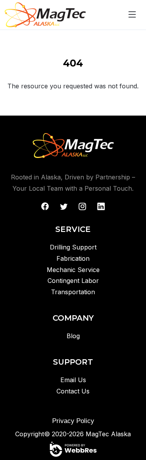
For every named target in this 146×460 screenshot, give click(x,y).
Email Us (73, 380)
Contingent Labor (73, 280)
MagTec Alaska (108, 434)
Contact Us (73, 391)
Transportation (73, 292)
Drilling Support (73, 247)
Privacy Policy (73, 421)
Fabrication (73, 258)
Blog (73, 336)
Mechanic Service (73, 270)
